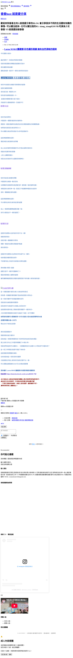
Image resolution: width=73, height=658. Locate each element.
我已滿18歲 (4, 654)
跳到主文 (3, 19)
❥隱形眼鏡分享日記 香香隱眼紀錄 (22, 420)
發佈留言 (3, 437)
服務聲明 (53, 633)
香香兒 (3, 403)
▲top (2, 423)
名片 (5, 41)
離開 (10, 654)
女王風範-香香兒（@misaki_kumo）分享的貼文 (25, 589)
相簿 (5, 37)
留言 (16, 413)
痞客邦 (12, 413)
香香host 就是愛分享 (13, 13)
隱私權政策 (46, 633)
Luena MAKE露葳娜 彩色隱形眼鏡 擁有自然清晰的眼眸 (30, 49)
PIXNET (23, 633)
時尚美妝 (15, 34)
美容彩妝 (14, 418)
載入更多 (3, 426)
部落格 (6, 39)
